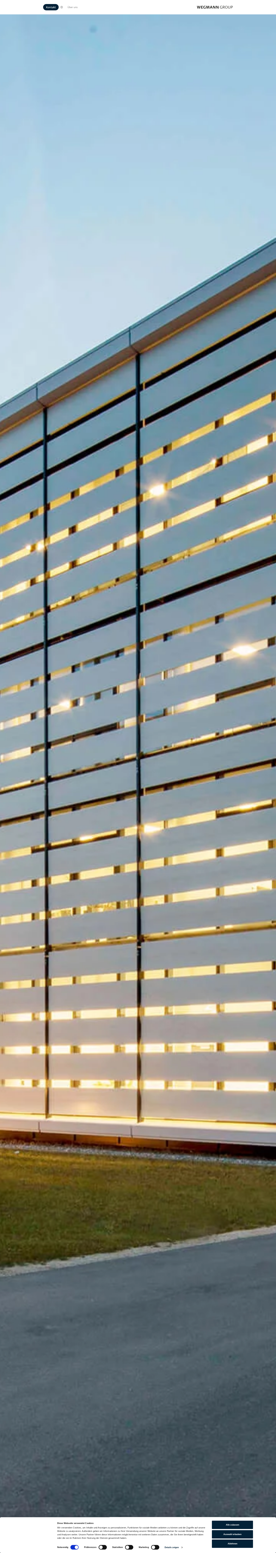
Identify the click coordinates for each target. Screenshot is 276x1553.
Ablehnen (232, 1543)
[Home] (215, 7)
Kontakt (51, 7)
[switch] (103, 1547)
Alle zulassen (232, 1525)
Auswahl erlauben (232, 1534)
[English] (62, 7)
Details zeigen (172, 1547)
